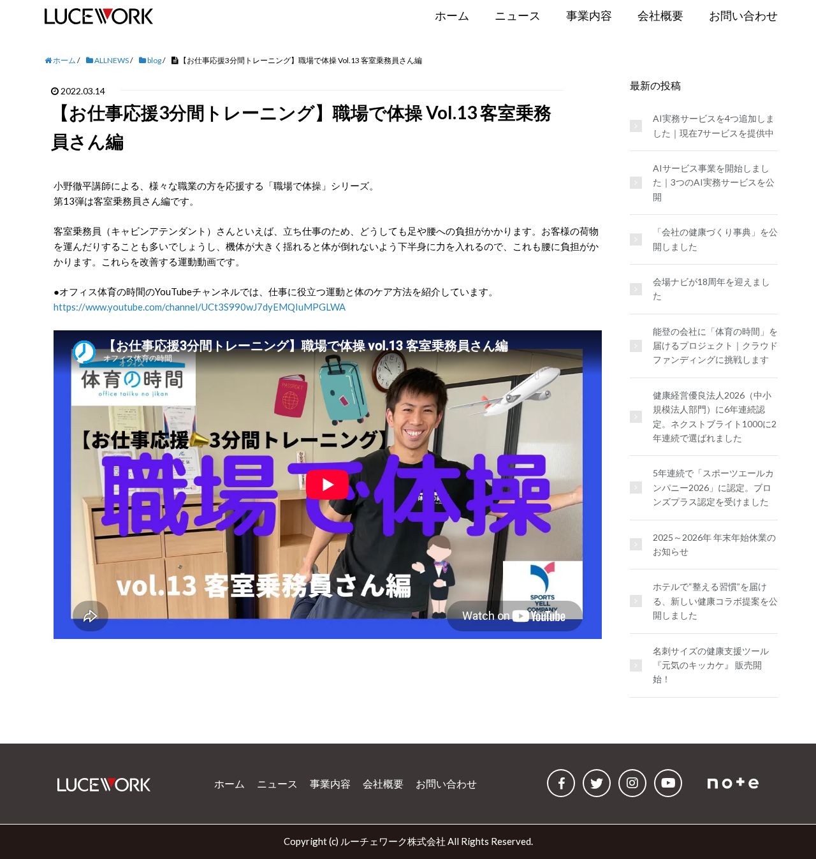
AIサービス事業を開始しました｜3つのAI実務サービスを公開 (714, 182)
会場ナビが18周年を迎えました (711, 288)
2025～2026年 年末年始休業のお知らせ (714, 544)
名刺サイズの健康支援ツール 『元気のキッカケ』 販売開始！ (711, 665)
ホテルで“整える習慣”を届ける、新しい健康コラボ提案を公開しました (715, 600)
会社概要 (383, 783)
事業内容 (330, 783)
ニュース (277, 783)
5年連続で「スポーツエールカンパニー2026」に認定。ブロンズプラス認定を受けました (713, 487)
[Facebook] (561, 783)
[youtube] (668, 783)
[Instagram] (632, 783)
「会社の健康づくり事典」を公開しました (715, 238)
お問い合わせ (446, 783)
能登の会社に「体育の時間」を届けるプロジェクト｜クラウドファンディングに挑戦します (715, 345)
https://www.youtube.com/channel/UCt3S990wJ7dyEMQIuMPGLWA (200, 306)
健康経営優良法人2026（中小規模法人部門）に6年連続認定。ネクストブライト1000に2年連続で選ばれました (714, 416)
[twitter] (597, 783)
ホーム (229, 783)
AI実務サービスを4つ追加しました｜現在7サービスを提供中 (714, 125)
